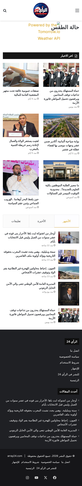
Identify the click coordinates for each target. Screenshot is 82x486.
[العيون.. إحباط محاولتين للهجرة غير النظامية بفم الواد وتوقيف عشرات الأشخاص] (68, 272)
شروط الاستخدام (69, 362)
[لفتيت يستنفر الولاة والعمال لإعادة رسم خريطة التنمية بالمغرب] (21, 125)
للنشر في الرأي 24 (68, 374)
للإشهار (75, 368)
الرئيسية (74, 380)
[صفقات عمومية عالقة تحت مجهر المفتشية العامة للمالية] (21, 75)
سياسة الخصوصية (69, 356)
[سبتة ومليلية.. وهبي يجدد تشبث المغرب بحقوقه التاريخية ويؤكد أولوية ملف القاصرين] (68, 257)
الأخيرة (42, 221)
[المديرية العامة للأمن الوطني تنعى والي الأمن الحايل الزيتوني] (68, 294)
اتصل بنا (74, 350)
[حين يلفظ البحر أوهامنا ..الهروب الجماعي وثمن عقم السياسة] (21, 177)
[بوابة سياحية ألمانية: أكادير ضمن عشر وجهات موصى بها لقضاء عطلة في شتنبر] (61, 125)
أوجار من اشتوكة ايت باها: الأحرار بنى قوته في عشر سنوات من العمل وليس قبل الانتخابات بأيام (30, 237)
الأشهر (67, 221)
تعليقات (16, 221)
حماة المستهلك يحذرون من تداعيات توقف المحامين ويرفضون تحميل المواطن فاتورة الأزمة (32, 314)
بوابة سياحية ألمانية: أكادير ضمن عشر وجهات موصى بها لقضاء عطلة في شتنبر (61, 145)
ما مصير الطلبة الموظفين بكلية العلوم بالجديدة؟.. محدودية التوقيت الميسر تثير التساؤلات (62, 189)
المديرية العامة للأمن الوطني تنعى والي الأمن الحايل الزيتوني (43, 430)
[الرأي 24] (41, 10)
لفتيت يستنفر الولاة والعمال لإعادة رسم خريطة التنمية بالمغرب (24, 144)
